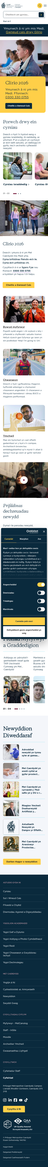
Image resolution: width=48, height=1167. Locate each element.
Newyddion (9, 996)
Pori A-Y (7, 21)
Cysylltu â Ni (14, 1109)
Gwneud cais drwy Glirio (24, 32)
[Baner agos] (44, 531)
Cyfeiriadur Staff (11, 1070)
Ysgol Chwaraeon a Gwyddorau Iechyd (19, 954)
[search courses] (41, 14)
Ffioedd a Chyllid (12, 905)
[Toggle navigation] (45, 5)
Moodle (7, 1037)
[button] (15, 193)
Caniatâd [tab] (9, 539)
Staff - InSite (9, 1030)
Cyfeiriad (8, 1077)
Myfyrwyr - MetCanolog (15, 1023)
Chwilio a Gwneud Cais (19, 105)
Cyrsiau (7, 891)
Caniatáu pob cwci (24, 621)
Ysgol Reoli (9, 945)
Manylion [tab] (24, 539)
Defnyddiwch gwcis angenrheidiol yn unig (24, 631)
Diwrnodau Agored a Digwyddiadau (22, 911)
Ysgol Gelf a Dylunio (13, 932)
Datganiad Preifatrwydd (12, 1152)
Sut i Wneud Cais (12, 898)
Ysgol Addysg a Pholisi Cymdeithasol (22, 938)
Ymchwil (8, 436)
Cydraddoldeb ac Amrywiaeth (19, 989)
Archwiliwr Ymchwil (13, 1043)
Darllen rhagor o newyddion (21, 861)
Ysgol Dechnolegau (13, 962)
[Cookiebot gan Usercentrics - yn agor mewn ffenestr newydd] (28, 531)
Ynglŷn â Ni (9, 982)
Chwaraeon (10, 380)
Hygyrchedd (8, 1147)
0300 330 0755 (21, 270)
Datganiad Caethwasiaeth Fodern (16, 1157)
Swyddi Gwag (10, 1003)
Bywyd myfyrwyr (14, 327)
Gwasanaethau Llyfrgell (15, 1050)
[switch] (41, 593)
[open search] (39, 5)
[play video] (24, 480)
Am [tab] (39, 539)
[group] (17, 169)
